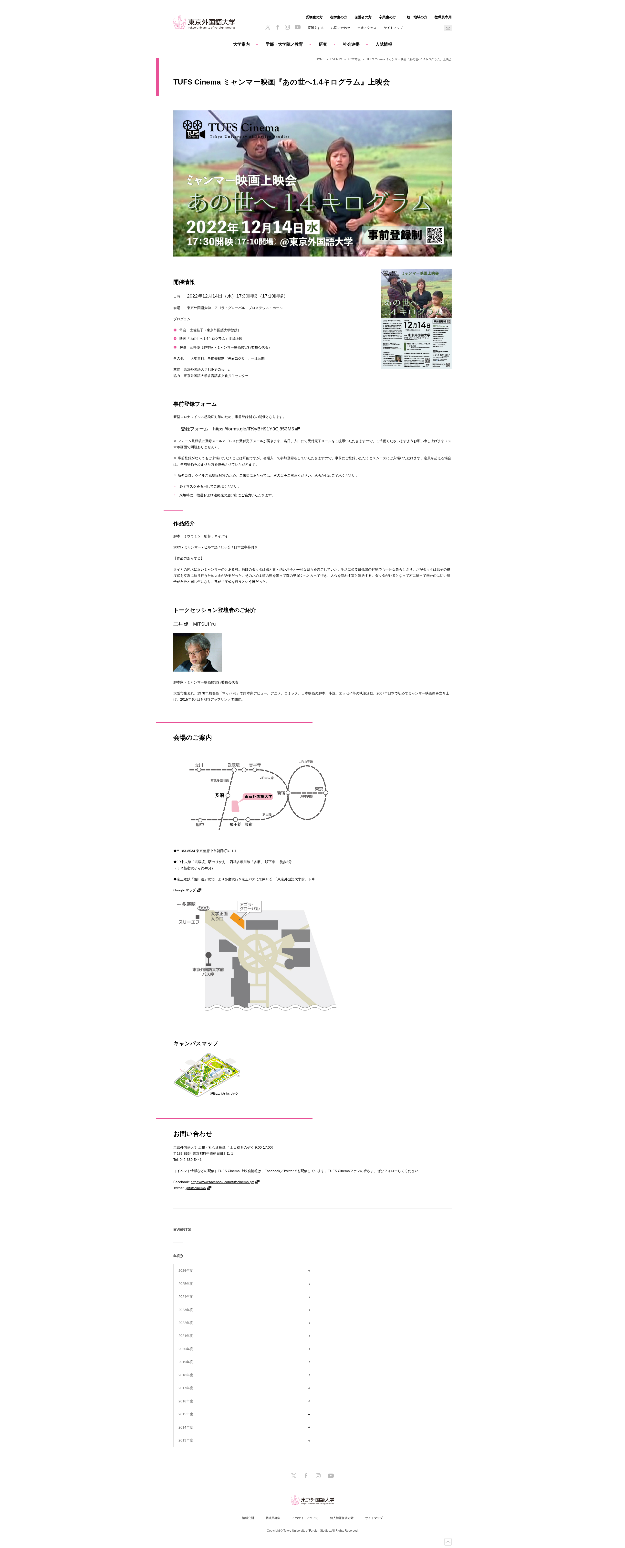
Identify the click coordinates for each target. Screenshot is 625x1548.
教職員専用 (443, 17)
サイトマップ (393, 28)
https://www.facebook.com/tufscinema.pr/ (222, 1181)
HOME (320, 59)
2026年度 (185, 1270)
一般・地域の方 (415, 17)
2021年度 (185, 1336)
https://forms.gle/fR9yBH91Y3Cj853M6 (253, 429)
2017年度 (185, 1388)
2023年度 (185, 1310)
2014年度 (185, 1427)
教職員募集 (273, 1518)
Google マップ (184, 890)
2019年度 (185, 1362)
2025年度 (185, 1284)
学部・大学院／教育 (284, 44)
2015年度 (185, 1414)
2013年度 (185, 1440)
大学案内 (241, 44)
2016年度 (185, 1401)
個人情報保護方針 (342, 1518)
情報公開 (248, 1518)
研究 (323, 44)
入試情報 (383, 44)
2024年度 (185, 1297)
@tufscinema (196, 1187)
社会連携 (351, 44)
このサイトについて (305, 1518)
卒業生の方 (387, 17)
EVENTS (336, 59)
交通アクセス (366, 28)
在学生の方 (338, 17)
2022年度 (354, 59)
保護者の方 (363, 17)
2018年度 (185, 1375)
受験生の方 (314, 17)
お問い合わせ (340, 28)
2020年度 (185, 1349)
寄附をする (316, 28)
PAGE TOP (448, 1542)
